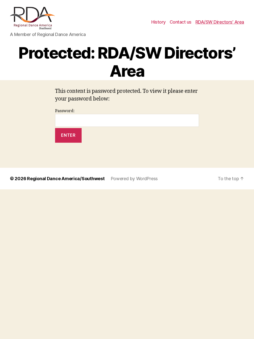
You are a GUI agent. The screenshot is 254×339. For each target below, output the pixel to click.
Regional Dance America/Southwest (65, 178)
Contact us (180, 22)
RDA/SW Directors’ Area (219, 22)
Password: (65, 110)
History (158, 22)
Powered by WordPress (134, 178)
